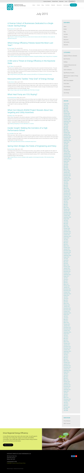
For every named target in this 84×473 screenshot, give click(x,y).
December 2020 (67, 212)
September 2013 (67, 351)
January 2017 (67, 287)
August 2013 (66, 352)
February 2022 (67, 190)
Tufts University (47, 157)
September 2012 (67, 370)
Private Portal (55, 1)
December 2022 (67, 174)
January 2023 (67, 172)
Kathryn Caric (12, 115)
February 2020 (67, 228)
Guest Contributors (68, 69)
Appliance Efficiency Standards (70, 55)
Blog (43, 5)
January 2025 (67, 134)
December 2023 (67, 154)
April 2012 (66, 378)
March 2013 (66, 360)
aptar (52, 36)
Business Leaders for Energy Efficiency (18, 36)
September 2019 (67, 236)
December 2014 (67, 327)
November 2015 (67, 309)
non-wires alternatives (24, 123)
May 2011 (66, 396)
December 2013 (67, 346)
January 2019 (67, 249)
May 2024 (66, 147)
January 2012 (67, 383)
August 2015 (66, 314)
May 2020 (66, 223)
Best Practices (67, 58)
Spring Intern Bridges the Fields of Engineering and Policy (32, 146)
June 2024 (66, 145)
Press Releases (67, 86)
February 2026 (67, 113)
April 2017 (66, 282)
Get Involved (66, 5)
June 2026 (66, 107)
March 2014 (66, 341)
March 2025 (66, 131)
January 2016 (67, 306)
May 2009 (66, 408)
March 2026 (66, 111)
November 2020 (67, 214)
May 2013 (66, 357)
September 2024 (67, 140)
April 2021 (66, 206)
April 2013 (66, 359)
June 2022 (66, 183)
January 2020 (67, 230)
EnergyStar (36, 56)
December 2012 (67, 365)
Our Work (48, 5)
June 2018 (66, 260)
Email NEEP (9, 463)
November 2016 (67, 290)
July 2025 (66, 124)
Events (38, 5)
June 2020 (66, 222)
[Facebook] (71, 1)
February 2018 (67, 266)
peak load (19, 90)
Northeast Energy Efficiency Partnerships (20, 5)
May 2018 (66, 261)
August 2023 (66, 161)
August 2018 (66, 257)
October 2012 (67, 368)
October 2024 (67, 139)
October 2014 (67, 330)
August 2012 (66, 372)
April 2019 (66, 244)
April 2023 (66, 167)
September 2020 (67, 217)
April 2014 (66, 340)
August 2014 (66, 333)
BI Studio (21, 468)
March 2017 (66, 284)
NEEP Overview (67, 423)
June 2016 (66, 298)
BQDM (11, 123)
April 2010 (66, 405)
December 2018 (67, 250)
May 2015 (66, 319)
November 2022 (67, 175)
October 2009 (67, 407)
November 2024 (67, 137)
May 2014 (66, 338)
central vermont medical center (34, 36)
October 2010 (67, 400)
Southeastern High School (30, 141)
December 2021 (67, 193)
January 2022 (67, 191)
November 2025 (67, 118)
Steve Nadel (11, 48)
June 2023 (66, 164)
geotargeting (16, 123)
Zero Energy (66, 92)
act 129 (38, 74)
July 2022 (66, 182)
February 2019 (67, 247)
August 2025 (66, 123)
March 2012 (66, 380)
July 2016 (66, 297)
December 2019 (67, 231)
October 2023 (67, 158)
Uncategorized (67, 89)
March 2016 (66, 303)
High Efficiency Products (69, 72)
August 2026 (66, 103)
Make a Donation (8, 444)
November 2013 (67, 348)
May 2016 (66, 300)
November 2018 (67, 252)
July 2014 (66, 335)
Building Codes (42, 56)
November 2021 (67, 194)
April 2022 (66, 186)
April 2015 (66, 321)
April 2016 (66, 301)
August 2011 (66, 391)
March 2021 (66, 207)
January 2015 (67, 325)
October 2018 (67, 253)
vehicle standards (14, 56)
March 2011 (66, 397)
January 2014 (67, 345)
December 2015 (67, 308)
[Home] (10, 7)
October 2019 (67, 234)
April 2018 (66, 263)
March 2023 (66, 169)
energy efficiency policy (15, 74)
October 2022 (67, 177)
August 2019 (66, 238)
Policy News (66, 83)
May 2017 (66, 281)
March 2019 (66, 246)
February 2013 (67, 362)
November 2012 (67, 367)
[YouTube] (74, 1)
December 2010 (67, 399)
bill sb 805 (33, 74)
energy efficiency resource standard (18, 157)
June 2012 (66, 375)
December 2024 (67, 135)
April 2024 (66, 148)
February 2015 (67, 324)
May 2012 (66, 376)
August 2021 (66, 199)
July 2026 (66, 105)
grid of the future (31, 90)
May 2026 (66, 108)
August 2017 (66, 276)
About (34, 5)
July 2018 (66, 258)
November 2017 (67, 271)
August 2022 (66, 180)
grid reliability (24, 90)
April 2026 (66, 110)
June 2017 (66, 279)
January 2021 (67, 210)
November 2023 (67, 156)
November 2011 (67, 386)
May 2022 (66, 185)
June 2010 (66, 404)
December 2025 (67, 116)
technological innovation (38, 157)
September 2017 (67, 274)
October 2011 (67, 388)
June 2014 (66, 337)
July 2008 (66, 410)
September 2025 (67, 121)
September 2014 (67, 332)
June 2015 (66, 317)
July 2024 (66, 143)
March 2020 (66, 226)
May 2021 (66, 204)
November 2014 (67, 329)
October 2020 (67, 215)
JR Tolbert (11, 66)
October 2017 (67, 273)
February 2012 (67, 381)
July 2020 (66, 220)
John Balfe (11, 133)
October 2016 (67, 292)
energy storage (13, 90)
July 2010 (66, 402)
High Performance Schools (19, 141)
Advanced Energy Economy (46, 74)
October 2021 (67, 196)
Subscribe (61, 1)
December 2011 (67, 384)
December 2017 (67, 269)
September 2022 (67, 178)
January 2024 (67, 153)
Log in (66, 1)
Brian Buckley (12, 149)
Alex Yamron (11, 82)
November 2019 (67, 233)
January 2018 (67, 268)
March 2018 (66, 265)
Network (53, 5)
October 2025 (67, 119)
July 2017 (66, 277)
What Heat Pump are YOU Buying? (22, 94)
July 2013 (66, 354)
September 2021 (67, 198)
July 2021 (66, 201)
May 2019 (66, 242)
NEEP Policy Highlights (68, 80)
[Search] (76, 1)
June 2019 (66, 241)
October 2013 (67, 349)
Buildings (65, 62)
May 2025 (66, 127)
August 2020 (66, 218)
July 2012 (66, 373)
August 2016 (66, 295)
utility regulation (29, 157)
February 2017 (67, 285)
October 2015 (67, 311)
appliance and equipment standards (25, 56)
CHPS (11, 141)
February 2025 (67, 132)
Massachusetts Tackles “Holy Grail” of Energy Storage (31, 79)
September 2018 (67, 255)
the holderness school (45, 36)
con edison (31, 123)
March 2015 (66, 322)
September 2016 (67, 293)
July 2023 (66, 162)
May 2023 (66, 166)
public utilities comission (26, 74)
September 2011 (67, 389)
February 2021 (67, 209)
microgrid (37, 90)
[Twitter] (69, 1)
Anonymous (11, 28)
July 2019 (66, 239)
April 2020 (66, 225)
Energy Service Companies (51, 56)
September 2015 (67, 313)
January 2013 (67, 364)
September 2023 (67, 159)
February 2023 (67, 170)
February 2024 (67, 151)
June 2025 (66, 126)
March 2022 (66, 188)
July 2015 (66, 316)
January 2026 (67, 115)
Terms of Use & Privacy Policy (19, 463)
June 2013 (66, 356)
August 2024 (66, 142)
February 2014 (67, 343)
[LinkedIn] (73, 1)
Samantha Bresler (13, 97)
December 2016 (67, 289)
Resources (59, 5)
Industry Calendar (47, 1)
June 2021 (66, 202)
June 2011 (66, 394)
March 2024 (66, 150)
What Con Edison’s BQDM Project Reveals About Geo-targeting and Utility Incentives (30, 111)
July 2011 (66, 392)
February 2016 (67, 305)
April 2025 (66, 129)
